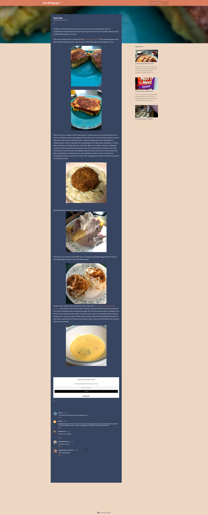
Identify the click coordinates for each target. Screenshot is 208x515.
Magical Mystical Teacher (65, 450)
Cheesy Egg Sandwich (91, 39)
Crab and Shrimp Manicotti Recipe (144, 63)
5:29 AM (65, 421)
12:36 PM (65, 412)
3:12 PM (71, 441)
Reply (59, 417)
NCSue (60, 421)
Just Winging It (51, 2)
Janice (60, 412)
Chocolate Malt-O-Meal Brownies (144, 91)
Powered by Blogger (105, 512)
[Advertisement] (86, 496)
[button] (54, 23)
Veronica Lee (62, 431)
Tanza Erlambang (63, 441)
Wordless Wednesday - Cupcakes (144, 119)
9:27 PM (69, 431)
